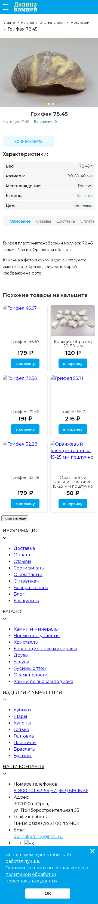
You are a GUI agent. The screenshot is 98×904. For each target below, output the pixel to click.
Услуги (21, 661)
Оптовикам (27, 581)
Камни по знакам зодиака (43, 681)
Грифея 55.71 (73, 411)
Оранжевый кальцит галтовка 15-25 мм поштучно (73, 482)
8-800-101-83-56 (31, 790)
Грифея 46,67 (25, 341)
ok (47, 893)
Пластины (25, 742)
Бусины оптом (30, 668)
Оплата (22, 554)
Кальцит (84, 195)
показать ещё (15, 518)
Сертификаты (29, 568)
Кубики (22, 709)
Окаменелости (31, 675)
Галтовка (24, 736)
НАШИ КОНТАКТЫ (23, 766)
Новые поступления (37, 635)
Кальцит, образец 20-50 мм (73, 343)
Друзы (21, 655)
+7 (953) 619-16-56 (69, 790)
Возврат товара (31, 587)
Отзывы (22, 561)
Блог (19, 594)
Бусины (23, 755)
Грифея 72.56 (25, 411)
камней (25, 7)
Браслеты (25, 749)
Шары (20, 716)
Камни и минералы (36, 629)
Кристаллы (26, 642)
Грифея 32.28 (25, 477)
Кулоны (22, 723)
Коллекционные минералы (45, 648)
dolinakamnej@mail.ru (38, 836)
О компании (28, 574)
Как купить (26, 600)
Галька (21, 729)
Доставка (24, 548)
